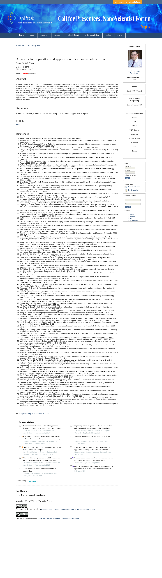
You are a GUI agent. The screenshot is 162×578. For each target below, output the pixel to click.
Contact (108, 35)
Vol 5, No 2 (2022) (29, 46)
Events (120, 35)
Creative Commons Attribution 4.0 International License (58, 519)
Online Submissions (92, 35)
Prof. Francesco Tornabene (134, 72)
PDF (18, 124)
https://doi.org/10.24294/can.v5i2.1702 (35, 414)
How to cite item (134, 187)
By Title (130, 218)
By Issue (131, 215)
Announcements (121, 2)
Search (127, 198)
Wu (38, 46)
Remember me (131, 175)
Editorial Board (73, 35)
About (32, 35)
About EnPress (135, 2)
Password (128, 170)
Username (128, 166)
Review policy (133, 190)
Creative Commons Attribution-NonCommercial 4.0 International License (68, 509)
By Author (131, 217)
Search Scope (129, 202)
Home (21, 35)
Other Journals (133, 220)
